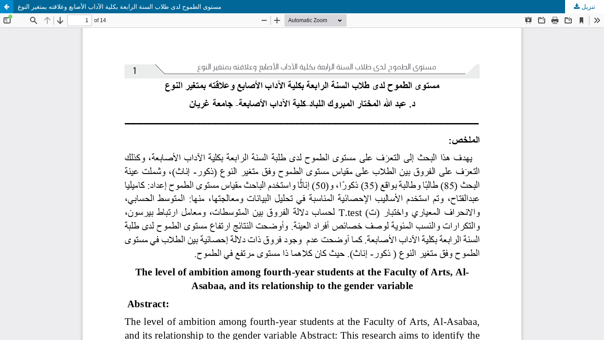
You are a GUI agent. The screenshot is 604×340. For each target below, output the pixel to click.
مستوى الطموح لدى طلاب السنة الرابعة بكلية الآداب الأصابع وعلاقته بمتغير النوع (120, 6)
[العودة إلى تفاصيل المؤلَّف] (6, 6)
